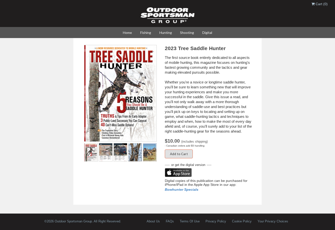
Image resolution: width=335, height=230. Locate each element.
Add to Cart (179, 154)
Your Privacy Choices (273, 221)
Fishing (145, 32)
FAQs (170, 221)
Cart (321, 4)
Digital (207, 32)
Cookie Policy (242, 221)
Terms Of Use (190, 221)
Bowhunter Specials (181, 189)
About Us (153, 221)
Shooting (187, 32)
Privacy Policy (216, 221)
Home (127, 32)
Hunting (165, 32)
